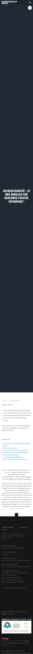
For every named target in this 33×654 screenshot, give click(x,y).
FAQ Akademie (6, 548)
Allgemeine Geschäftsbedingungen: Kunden (13, 536)
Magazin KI (26, 560)
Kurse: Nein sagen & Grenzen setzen (12, 579)
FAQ (7, 566)
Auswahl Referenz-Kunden (10, 448)
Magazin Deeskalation (24, 566)
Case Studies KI (17, 560)
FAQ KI (10, 560)
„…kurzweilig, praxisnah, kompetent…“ (13, 457)
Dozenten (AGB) (6, 538)
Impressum (5, 533)
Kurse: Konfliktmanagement (9, 575)
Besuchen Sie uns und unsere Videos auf (15, 641)
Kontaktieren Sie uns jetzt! (16, 509)
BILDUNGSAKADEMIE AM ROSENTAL (9, 2)
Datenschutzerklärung (16, 533)
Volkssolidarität (6, 428)
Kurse (3, 566)
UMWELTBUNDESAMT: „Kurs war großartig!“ (15, 459)
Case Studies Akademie (17, 548)
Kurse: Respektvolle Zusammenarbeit (12, 577)
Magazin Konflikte (24, 573)
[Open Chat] (30, 8)
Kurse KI (4, 560)
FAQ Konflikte (5, 573)
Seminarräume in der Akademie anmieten (14, 588)
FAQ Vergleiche (6, 554)
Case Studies (13, 566)
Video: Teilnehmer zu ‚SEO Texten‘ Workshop (15, 450)
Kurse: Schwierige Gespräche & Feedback (13, 582)
